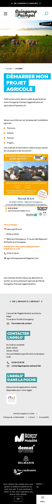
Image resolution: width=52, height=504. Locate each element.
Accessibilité (44, 417)
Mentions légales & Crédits (24, 413)
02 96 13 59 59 (17, 362)
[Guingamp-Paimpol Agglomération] (26, 13)
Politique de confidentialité (13, 417)
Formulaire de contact (21, 323)
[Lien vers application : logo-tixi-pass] (11, 399)
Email (42, 501)
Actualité (18, 68)
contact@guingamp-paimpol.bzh (26, 366)
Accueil (9, 68)
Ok (18, 499)
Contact (31, 417)
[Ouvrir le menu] (5, 13)
